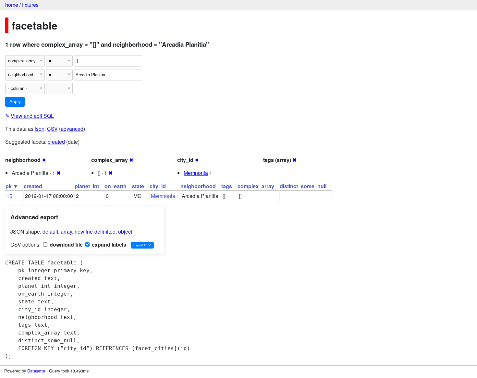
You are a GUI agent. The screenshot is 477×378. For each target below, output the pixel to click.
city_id (158, 186)
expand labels (108, 244)
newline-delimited (95, 231)
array (66, 231)
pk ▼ (12, 186)
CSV (52, 128)
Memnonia (196, 173)
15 (9, 196)
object (125, 231)
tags (226, 186)
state (138, 186)
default (50, 231)
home (11, 4)
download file (65, 244)
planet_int (87, 186)
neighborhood (198, 186)
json (39, 128)
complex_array (256, 186)
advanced (72, 128)
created (56, 141)
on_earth (115, 186)
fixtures (30, 4)
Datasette (36, 371)
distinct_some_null (303, 186)
